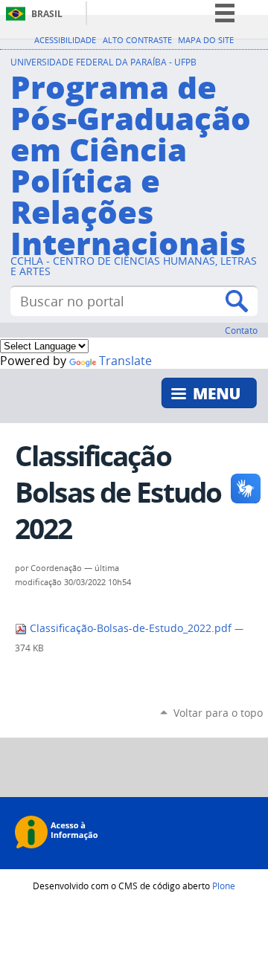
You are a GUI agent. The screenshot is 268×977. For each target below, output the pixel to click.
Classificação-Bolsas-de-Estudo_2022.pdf (130, 628)
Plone (223, 885)
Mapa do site (206, 40)
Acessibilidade (65, 40)
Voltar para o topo (218, 713)
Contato (241, 330)
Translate (125, 361)
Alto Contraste (137, 40)
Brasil (47, 13)
